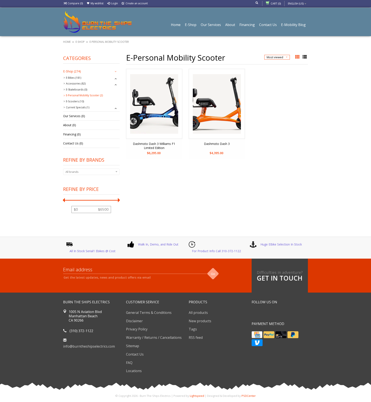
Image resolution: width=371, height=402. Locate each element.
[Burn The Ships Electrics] (97, 21)
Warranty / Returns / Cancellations (154, 337)
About (230, 24)
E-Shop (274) (72, 71)
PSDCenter (249, 396)
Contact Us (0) (73, 143)
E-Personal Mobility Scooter (109, 42)
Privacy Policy (136, 329)
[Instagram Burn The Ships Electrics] (270, 313)
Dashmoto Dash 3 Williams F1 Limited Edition (154, 146)
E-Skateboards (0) (76, 89)
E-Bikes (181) (73, 78)
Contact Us (268, 24)
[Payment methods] (257, 334)
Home (176, 24)
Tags (193, 329)
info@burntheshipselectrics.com (89, 346)
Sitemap (132, 346)
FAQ (129, 362)
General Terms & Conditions (149, 312)
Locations (134, 370)
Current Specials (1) (77, 107)
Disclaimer (134, 321)
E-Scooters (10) (75, 101)
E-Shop (190, 24)
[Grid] (297, 57)
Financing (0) (72, 134)
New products (200, 321)
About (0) (69, 125)
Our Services (211, 24)
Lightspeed (197, 396)
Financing (247, 24)
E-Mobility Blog (293, 24)
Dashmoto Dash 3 (217, 144)
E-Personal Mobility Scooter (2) (84, 95)
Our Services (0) (74, 116)
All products (198, 312)
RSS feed (196, 337)
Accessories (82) (76, 83)
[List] (304, 57)
